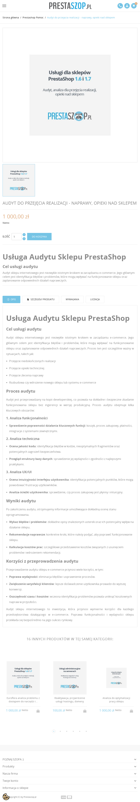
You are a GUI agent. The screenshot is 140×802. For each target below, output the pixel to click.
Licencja (95, 299)
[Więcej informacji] (26, 725)
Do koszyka (39, 236)
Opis (13, 299)
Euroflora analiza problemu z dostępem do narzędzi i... (23, 699)
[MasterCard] (69, 797)
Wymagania (72, 299)
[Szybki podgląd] (20, 725)
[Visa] (63, 797)
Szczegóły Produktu (42, 299)
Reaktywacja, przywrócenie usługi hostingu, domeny (69, 699)
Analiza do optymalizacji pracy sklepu (116, 699)
